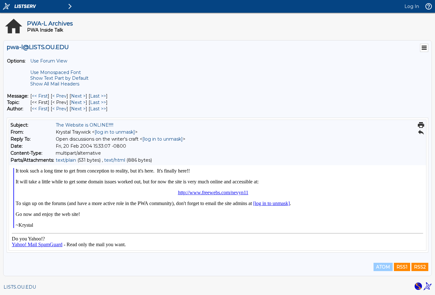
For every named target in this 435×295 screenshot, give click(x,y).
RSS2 (420, 267)
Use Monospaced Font (55, 72)
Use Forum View (48, 61)
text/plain (66, 160)
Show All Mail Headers (54, 84)
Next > (78, 96)
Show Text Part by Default (59, 78)
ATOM (383, 267)
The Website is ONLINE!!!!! (84, 125)
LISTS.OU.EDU (20, 287)
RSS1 (402, 267)
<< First (40, 96)
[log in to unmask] (115, 132)
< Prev (59, 96)
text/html (114, 160)
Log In (411, 6)
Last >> (98, 96)
